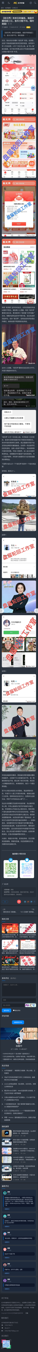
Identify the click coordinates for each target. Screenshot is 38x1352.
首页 (2, 8)
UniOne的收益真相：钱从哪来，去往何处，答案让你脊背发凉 (20, 1085)
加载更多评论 (18, 1022)
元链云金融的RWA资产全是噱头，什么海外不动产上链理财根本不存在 (19, 1098)
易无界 (20, 40)
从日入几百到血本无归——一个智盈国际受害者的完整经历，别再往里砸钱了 (19, 1112)
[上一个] (2, 610)
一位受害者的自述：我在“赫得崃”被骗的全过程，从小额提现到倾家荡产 (20, 1105)
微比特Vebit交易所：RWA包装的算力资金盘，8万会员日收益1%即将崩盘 (19, 1092)
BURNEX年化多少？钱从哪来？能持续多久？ (17, 1054)
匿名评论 (17, 1010)
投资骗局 (8, 8)
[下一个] (36, 610)
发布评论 (6, 1010)
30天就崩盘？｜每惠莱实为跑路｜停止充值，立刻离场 (19, 1072)
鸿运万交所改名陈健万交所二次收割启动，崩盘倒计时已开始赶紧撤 (19, 1078)
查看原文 (7, 1209)
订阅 (27, 1313)
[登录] (31, 3)
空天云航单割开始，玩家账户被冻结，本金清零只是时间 (20, 1056)
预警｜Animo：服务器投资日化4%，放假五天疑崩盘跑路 (20, 1118)
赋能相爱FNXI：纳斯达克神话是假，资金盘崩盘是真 (19, 1059)
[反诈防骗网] (19, 5)
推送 (28, 27)
